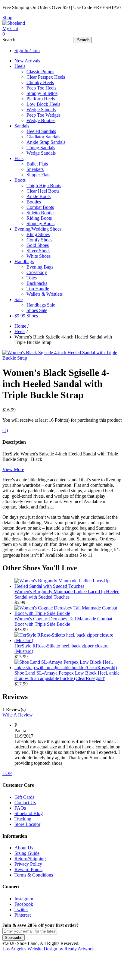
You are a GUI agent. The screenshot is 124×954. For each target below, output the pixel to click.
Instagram (23, 898)
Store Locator (27, 824)
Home (20, 326)
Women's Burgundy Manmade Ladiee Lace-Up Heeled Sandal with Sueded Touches (66, 594)
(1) (5, 430)
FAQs (20, 808)
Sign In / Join (27, 50)
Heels (19, 331)
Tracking (22, 818)
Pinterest (22, 915)
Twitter (21, 909)
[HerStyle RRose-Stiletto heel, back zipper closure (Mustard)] (68, 640)
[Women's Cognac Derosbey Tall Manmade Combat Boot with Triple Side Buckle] (68, 613)
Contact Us (25, 802)
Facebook (23, 904)
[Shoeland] (13, 23)
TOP (7, 773)
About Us (23, 847)
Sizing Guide (26, 853)
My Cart (10, 28)
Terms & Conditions (33, 874)
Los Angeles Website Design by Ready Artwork (48, 948)
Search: (9, 39)
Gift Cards (24, 797)
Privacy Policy (28, 864)
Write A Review (17, 714)
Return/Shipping (30, 858)
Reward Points (28, 869)
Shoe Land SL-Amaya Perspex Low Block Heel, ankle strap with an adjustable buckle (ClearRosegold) (66, 675)
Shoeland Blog (28, 813)
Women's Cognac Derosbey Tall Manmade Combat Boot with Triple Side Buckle (63, 621)
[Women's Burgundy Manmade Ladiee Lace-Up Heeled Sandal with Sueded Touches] (68, 586)
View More (13, 469)
